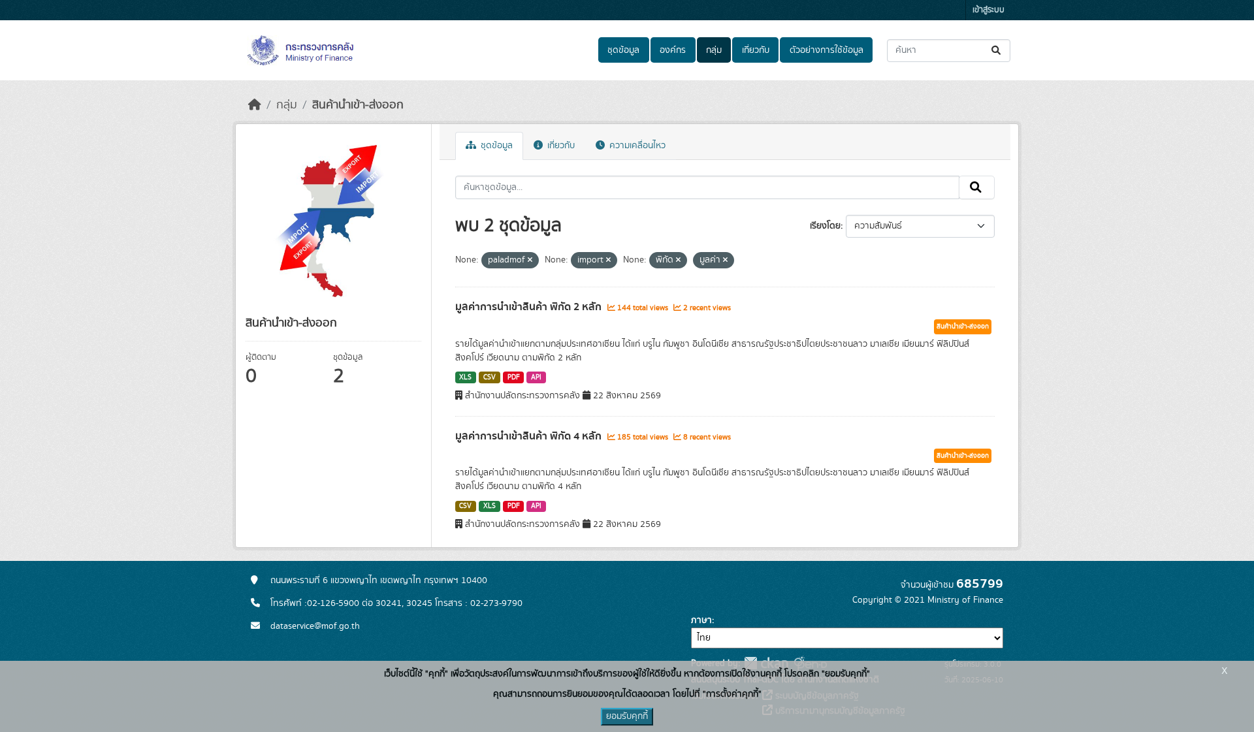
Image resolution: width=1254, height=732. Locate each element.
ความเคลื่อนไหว (636, 145)
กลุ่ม (714, 50)
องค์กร (673, 50)
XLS (465, 377)
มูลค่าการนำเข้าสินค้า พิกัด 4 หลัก (529, 436)
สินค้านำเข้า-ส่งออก (358, 105)
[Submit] (997, 50)
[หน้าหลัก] (254, 105)
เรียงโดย (825, 225)
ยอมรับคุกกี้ (627, 716)
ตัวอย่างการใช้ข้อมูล (826, 50)
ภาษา (701, 620)
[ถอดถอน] (530, 260)
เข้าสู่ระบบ (989, 10)
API (536, 377)
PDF (513, 377)
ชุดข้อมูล (623, 50)
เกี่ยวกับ (755, 50)
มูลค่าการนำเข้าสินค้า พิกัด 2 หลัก (529, 306)
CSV (489, 377)
